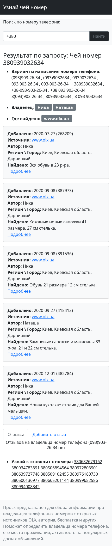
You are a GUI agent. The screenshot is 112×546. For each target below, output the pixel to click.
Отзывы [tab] (16, 434)
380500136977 (25, 480)
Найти (99, 36)
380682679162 (88, 461)
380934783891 (25, 468)
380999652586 (84, 480)
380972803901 (84, 468)
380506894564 (55, 468)
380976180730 (84, 474)
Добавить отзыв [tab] (49, 434)
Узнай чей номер (25, 7)
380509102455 (55, 474)
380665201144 (55, 480)
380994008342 (25, 486)
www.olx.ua (43, 140)
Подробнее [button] (19, 171)
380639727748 (25, 474)
